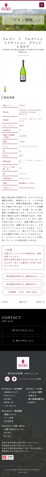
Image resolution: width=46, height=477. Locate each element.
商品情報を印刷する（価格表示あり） (23, 276)
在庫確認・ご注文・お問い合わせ (23, 292)
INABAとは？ (10, 395)
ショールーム (10, 406)
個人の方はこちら (24, 340)
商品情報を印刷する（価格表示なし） (23, 284)
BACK (22, 302)
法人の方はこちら (25, 330)
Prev (6, 302)
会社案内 (8, 399)
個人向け (8, 436)
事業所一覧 (9, 402)
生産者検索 (9, 421)
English (32, 402)
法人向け (8, 433)
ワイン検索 (9, 418)
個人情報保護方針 (36, 399)
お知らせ (32, 395)
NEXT (39, 302)
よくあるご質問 (35, 392)
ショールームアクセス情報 (29, 379)
